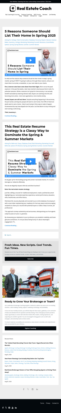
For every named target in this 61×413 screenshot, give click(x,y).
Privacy (48, 403)
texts (47, 377)
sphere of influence (17, 146)
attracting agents (9, 375)
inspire (22, 377)
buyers (6, 361)
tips (51, 377)
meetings (24, 350)
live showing (28, 361)
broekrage (16, 375)
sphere (7, 44)
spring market (18, 44)
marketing (23, 42)
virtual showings (34, 363)
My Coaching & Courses (12, 14)
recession (43, 42)
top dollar (27, 363)
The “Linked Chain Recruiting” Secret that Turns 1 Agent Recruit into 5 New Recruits (29, 344)
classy (19, 143)
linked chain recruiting (16, 350)
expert (43, 40)
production (30, 350)
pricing (53, 361)
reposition (7, 363)
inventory (12, 42)
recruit (35, 350)
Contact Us (33, 15)
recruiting (7, 352)
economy (38, 40)
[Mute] (48, 75)
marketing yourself (33, 42)
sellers (16, 363)
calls (36, 375)
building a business (51, 348)
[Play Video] (6, 75)
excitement (11, 377)
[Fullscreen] (54, 75)
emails (6, 377)
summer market (34, 44)
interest (48, 40)
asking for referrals (11, 143)
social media (50, 42)
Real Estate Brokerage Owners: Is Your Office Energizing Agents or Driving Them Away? (30, 371)
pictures (49, 361)
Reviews (45, 14)
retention (32, 377)
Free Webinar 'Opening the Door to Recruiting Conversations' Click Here (30, 1)
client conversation (23, 40)
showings (21, 363)
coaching (40, 375)
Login (40, 15)
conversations (16, 361)
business (7, 350)
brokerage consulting (25, 348)
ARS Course (37, 14)
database (32, 40)
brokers (43, 348)
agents (6, 348)
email (29, 143)
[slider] (29, 75)
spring (12, 44)
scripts (12, 352)
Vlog (20, 15)
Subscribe (30, 259)
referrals (7, 146)
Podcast (26, 15)
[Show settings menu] (51, 75)
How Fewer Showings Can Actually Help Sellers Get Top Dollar (24, 358)
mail (33, 143)
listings (17, 42)
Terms (42, 403)
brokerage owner (36, 348)
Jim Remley (52, 14)
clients (10, 361)
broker (21, 375)
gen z (22, 361)
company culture (48, 375)
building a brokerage (29, 375)
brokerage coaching (14, 348)
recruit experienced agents (44, 350)
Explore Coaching (26, 14)
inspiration (17, 377)
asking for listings (10, 40)
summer (26, 44)
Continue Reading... (11, 116)
